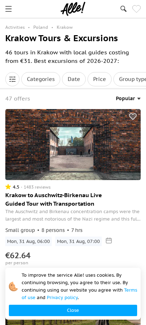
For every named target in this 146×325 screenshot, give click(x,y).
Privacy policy (62, 297)
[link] (8, 9)
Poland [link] (40, 27)
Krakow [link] (65, 27)
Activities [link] (15, 27)
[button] (12, 79)
